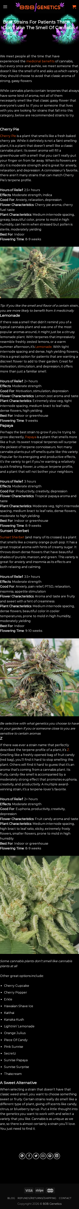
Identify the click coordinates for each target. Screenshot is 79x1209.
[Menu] (5, 6)
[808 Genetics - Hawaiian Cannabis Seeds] (39, 6)
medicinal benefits (40, 61)
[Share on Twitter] (36, 1156)
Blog (11, 1198)
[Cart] (74, 7)
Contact (65, 1198)
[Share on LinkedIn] (57, 1156)
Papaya (30, 437)
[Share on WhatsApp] (22, 1156)
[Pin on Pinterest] (50, 1156)
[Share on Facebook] (29, 1156)
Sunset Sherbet (12, 537)
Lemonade (43, 347)
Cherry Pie (8, 136)
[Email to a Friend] (43, 1156)
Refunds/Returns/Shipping (37, 1198)
